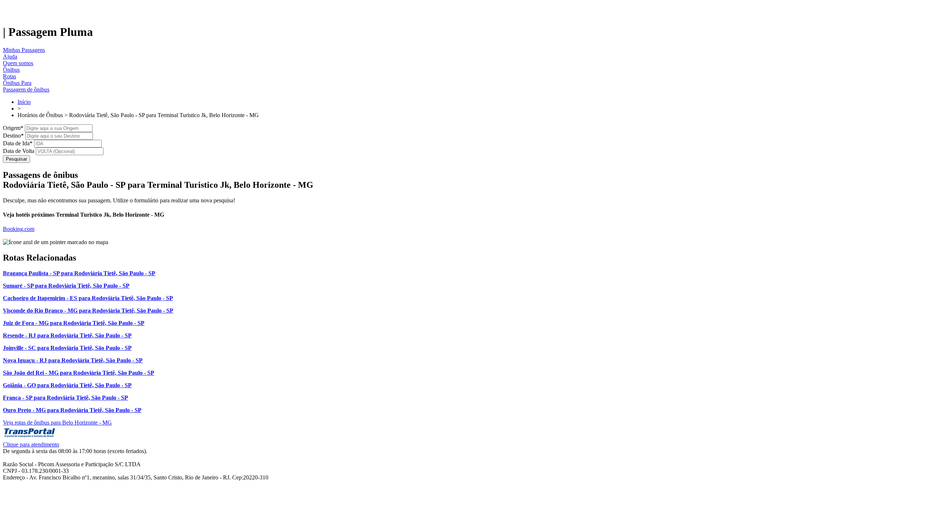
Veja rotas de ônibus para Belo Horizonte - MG (57, 422)
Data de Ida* (18, 143)
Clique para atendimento (31, 444)
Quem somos (18, 63)
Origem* (13, 128)
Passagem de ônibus (26, 89)
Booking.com (18, 229)
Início (24, 102)
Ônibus (11, 70)
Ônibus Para (17, 83)
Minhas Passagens (24, 50)
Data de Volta (18, 151)
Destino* (13, 135)
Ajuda (10, 56)
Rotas (9, 76)
